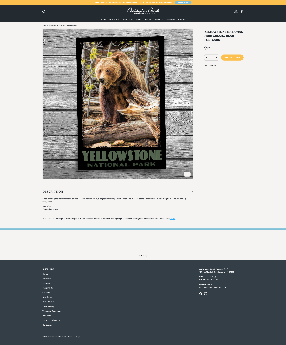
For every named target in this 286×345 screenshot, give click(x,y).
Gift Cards (46, 283)
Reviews (148, 19)
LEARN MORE (183, 3)
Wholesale (46, 316)
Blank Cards (128, 19)
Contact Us (47, 325)
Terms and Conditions (51, 311)
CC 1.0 (172, 218)
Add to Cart (232, 57)
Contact (181, 19)
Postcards (112, 19)
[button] (242, 11)
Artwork (139, 19)
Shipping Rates (48, 288)
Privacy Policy (48, 306)
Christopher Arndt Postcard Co (57, 337)
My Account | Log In (51, 320)
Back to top (143, 256)
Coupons (46, 292)
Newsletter (171, 19)
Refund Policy (48, 302)
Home (103, 19)
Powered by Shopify (74, 337)
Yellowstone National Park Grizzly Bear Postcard (63, 25)
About (158, 19)
